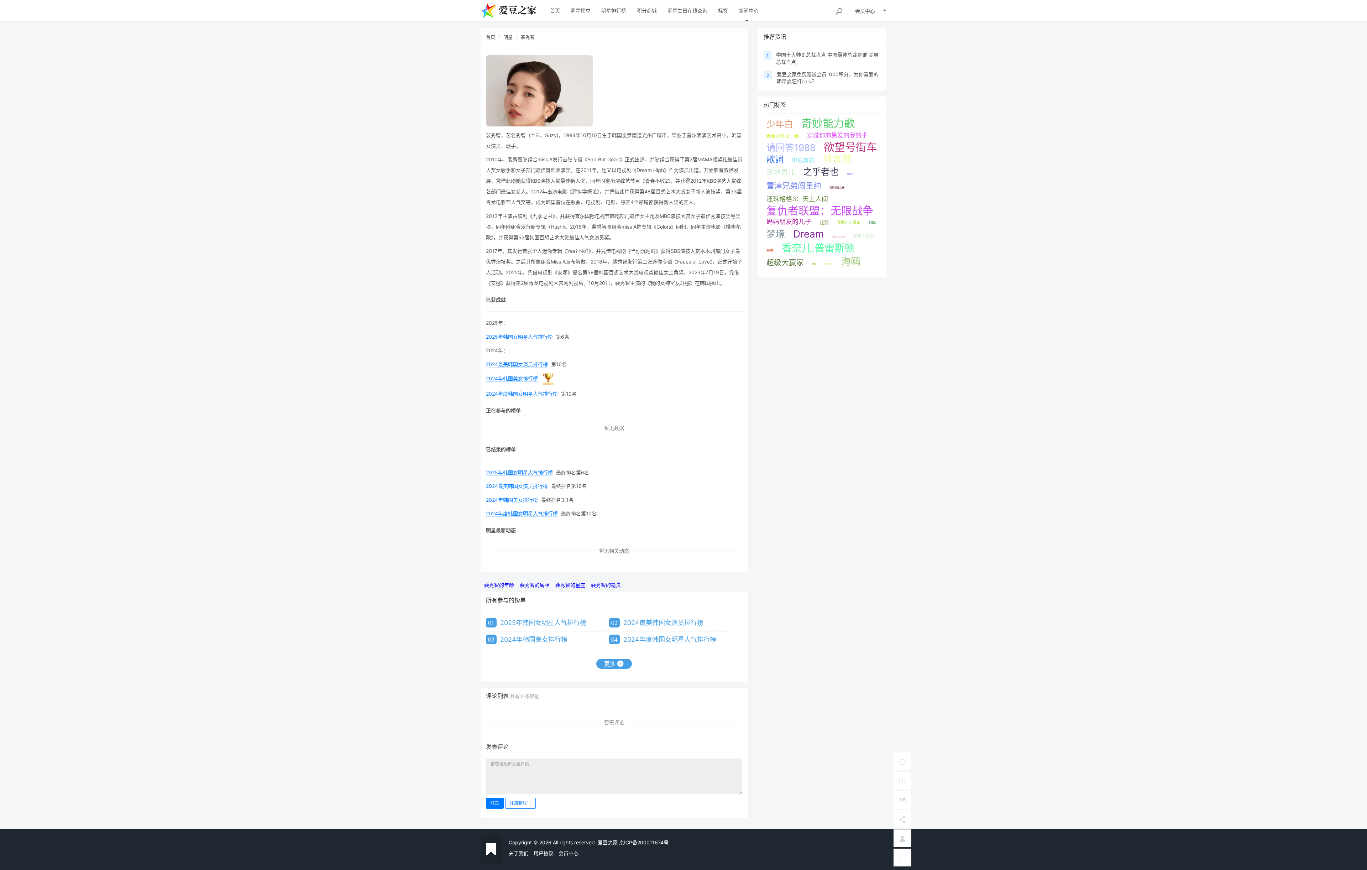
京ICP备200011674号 (644, 842)
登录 (495, 803)
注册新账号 (520, 803)
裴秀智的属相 (535, 585)
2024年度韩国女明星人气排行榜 (522, 394)
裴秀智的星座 (570, 585)
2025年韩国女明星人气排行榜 (519, 337)
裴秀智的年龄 (499, 585)
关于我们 (519, 853)
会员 (865, 11)
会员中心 (568, 853)
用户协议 (544, 853)
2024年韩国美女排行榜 (512, 378)
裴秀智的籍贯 (606, 585)
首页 (490, 37)
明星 (508, 37)
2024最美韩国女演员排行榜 (517, 364)
